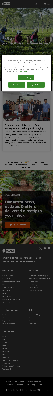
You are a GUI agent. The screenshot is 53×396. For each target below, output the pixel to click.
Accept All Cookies (35, 85)
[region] (26, 73)
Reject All (17, 85)
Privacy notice (23, 71)
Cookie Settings (25, 78)
